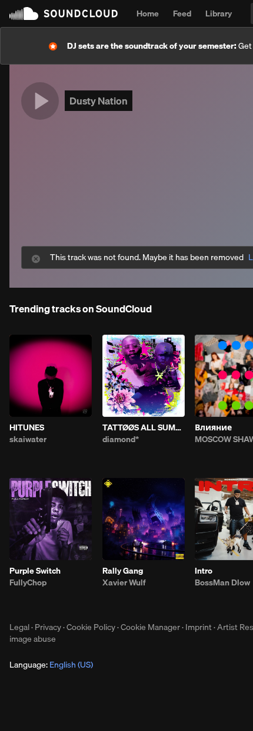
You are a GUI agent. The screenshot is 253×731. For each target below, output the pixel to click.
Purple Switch (35, 571)
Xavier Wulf (124, 582)
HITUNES (26, 427)
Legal (19, 627)
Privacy (48, 627)
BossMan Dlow (222, 582)
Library (218, 13)
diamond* (120, 439)
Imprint (198, 627)
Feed (182, 13)
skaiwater (27, 439)
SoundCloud (63, 13)
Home (148, 13)
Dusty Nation (98, 101)
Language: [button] (51, 664)
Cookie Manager (150, 627)
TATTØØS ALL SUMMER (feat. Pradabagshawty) (143, 427)
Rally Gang (122, 571)
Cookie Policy (90, 627)
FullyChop (27, 582)
